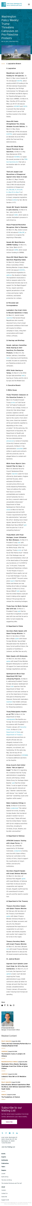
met (19, 542)
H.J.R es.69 (18, 189)
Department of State (13, 732)
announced (10, 441)
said (25, 525)
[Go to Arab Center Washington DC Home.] (11, 4)
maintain (9, 702)
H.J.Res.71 (17, 192)
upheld (8, 974)
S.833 (25, 106)
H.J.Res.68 (10, 189)
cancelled (19, 448)
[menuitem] (2, 1134)
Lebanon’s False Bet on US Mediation (13, 1076)
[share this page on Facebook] (4, 1006)
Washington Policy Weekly (9, 1061)
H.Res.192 (21, 232)
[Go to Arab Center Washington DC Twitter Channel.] (2, 1133)
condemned (14, 808)
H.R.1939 (21, 270)
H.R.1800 (17, 157)
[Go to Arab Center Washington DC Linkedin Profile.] (17, 1133)
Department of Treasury (14, 735)
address (9, 275)
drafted (14, 200)
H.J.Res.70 (9, 192)
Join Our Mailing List (8, 1147)
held (7, 358)
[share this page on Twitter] (8, 1006)
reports (12, 581)
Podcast (4, 1094)
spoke (17, 638)
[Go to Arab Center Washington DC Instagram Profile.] (13, 1133)
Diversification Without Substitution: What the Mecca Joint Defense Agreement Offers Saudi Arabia (15, 1087)
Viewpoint (4, 1051)
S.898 (16, 250)
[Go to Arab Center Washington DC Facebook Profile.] (6, 1133)
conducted (17, 851)
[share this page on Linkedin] (10, 1006)
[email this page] (2, 1006)
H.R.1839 (17, 106)
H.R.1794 (9, 134)
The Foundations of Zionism (10, 1097)
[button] (29, 4)
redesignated (10, 719)
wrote (13, 402)
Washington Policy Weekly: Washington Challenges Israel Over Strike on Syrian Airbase (14, 1066)
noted (8, 509)
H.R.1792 (19, 81)
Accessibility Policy (12, 1204)
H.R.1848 (25, 755)
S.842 (16, 215)
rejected (14, 474)
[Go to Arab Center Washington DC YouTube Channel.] (10, 1133)
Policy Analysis (6, 1041)
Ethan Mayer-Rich (7, 1028)
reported (9, 318)
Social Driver (25, 1204)
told (18, 591)
